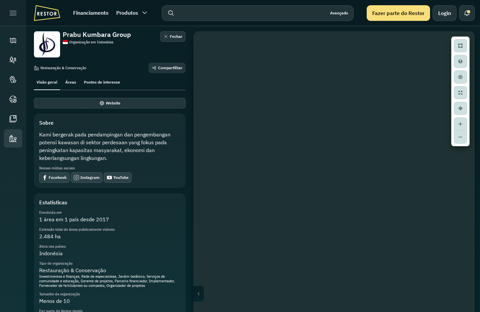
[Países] (13, 99)
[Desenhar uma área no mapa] (460, 45)
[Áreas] (13, 60)
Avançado (339, 12)
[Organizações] (13, 138)
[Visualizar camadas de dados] (460, 61)
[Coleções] (13, 119)
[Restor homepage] (47, 13)
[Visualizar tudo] (460, 92)
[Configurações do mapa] (460, 77)
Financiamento (90, 12)
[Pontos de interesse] (13, 79)
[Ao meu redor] (460, 108)
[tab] (47, 81)
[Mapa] (13, 40)
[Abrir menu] (13, 13)
